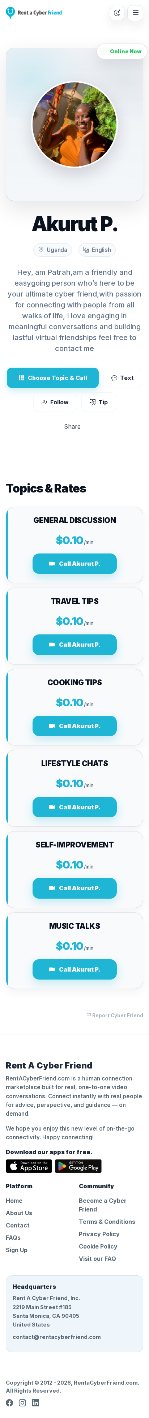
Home (14, 1200)
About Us (19, 1213)
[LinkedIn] (35, 1403)
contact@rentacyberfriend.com (57, 1337)
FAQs (13, 1237)
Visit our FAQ (97, 1258)
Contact (18, 1225)
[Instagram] (22, 1403)
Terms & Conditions (107, 1221)
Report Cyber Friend (117, 1015)
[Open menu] (135, 13)
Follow (59, 402)
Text (127, 377)
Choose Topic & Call (57, 377)
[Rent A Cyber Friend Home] (34, 13)
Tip (103, 402)
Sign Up (16, 1250)
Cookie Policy (98, 1246)
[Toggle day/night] (117, 13)
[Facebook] (9, 1403)
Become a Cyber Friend (103, 1205)
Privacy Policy (99, 1234)
